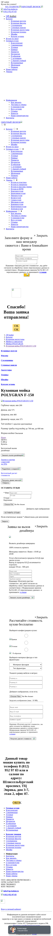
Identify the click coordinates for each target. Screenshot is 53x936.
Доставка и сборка (18, 105)
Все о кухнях (16, 109)
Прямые (14, 50)
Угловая (14, 646)
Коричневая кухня (18, 207)
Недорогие (15, 54)
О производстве (17, 107)
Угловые (14, 47)
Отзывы (14, 111)
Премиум (15, 52)
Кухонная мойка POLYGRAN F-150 (21, 346)
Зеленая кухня (17, 209)
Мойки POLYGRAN (14, 344)
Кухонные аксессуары (20, 30)
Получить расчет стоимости (20, 739)
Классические (17, 43)
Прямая (14, 639)
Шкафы (14, 34)
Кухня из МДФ (17, 189)
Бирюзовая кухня (18, 193)
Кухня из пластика (18, 182)
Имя (6, 493)
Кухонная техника (18, 32)
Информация (11, 100)
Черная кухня (16, 196)
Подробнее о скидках (10, 469)
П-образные (11, 823)
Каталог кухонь (17, 36)
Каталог (9, 19)
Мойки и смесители (14, 341)
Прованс (14, 67)
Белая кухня (16, 198)
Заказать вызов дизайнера (12, 455)
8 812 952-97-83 (10, 12)
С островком (16, 58)
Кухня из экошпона (19, 185)
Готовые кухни (12, 41)
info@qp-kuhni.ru (10, 9)
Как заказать (16, 102)
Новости (14, 113)
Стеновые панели (18, 28)
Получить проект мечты (11, 480)
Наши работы (11, 69)
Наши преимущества (19, 116)
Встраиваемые (17, 63)
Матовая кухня (17, 202)
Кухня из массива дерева (21, 187)
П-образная (15, 56)
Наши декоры (11, 876)
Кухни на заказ (12, 39)
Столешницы (16, 25)
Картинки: (8, 500)
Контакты (10, 118)
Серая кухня (16, 200)
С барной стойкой (18, 61)
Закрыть (5, 521)
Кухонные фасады (18, 23)
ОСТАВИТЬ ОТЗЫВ (12, 513)
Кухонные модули (18, 21)
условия (42, 272)
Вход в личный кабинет (11, 909)
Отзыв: (6, 498)
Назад (3, 437)
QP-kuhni (10, 335)
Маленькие (15, 65)
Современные (17, 45)
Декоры (9, 72)
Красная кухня (17, 191)
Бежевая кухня (17, 204)
